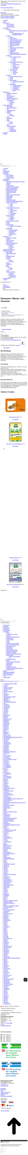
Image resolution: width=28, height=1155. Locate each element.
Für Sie (8, 642)
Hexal (5, 813)
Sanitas (5, 932)
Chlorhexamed (7, 743)
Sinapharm (6, 951)
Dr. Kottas (6, 762)
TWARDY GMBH (8, 984)
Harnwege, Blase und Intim (12, 340)
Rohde (5, 924)
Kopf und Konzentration (11, 650)
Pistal (5, 904)
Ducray (5, 768)
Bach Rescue (6, 715)
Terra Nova (6, 976)
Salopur (5, 928)
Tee (20, 340)
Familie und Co (9, 638)
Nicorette (6, 866)
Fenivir (5, 784)
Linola (5, 839)
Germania (6, 796)
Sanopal (5, 934)
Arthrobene (6, 708)
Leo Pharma (6, 836)
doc (4, 754)
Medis (5, 851)
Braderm (5, 733)
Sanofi (5, 933)
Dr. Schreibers (7, 767)
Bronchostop (7, 736)
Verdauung (8, 665)
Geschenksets (6, 630)
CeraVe (5, 741)
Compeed (6, 745)
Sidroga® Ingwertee (14, 417)
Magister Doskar (7, 845)
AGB (2, 1091)
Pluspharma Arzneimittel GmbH (11, 905)
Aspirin (5, 709)
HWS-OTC (6, 814)
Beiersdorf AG (7, 719)
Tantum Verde (7, 968)
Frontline (6, 789)
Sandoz (5, 930)
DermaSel (6, 747)
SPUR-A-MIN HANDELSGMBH (11, 958)
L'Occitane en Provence (9, 830)
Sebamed (5, 943)
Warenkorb (3, 5)
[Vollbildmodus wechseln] (2, 1148)
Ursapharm (6, 985)
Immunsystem (9, 648)
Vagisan (5, 986)
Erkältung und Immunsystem (12, 637)
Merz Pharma (7, 852)
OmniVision (6, 883)
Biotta (5, 730)
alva (4, 703)
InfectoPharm (6, 815)
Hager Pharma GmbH (8, 805)
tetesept (5, 977)
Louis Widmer (7, 841)
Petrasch (5, 896)
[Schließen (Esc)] (5, 1148)
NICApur (6, 865)
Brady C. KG (6, 734)
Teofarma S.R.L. (7, 975)
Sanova (5, 937)
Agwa (5, 692)
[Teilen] (4, 1148)
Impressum (3, 1088)
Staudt (5, 960)
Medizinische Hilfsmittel (9, 672)
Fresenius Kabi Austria (9, 788)
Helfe (5, 810)
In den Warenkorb (4, 335)
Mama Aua (6, 847)
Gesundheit (6, 631)
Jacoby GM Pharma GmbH (10, 818)
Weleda (5, 998)
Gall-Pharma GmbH (8, 790)
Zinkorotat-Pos (7, 1003)
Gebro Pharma (7, 793)
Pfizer (5, 899)
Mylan (5, 860)
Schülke (5, 941)
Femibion (6, 783)
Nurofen (5, 871)
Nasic (5, 861)
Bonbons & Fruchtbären (14, 656)
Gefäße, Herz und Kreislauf (12, 643)
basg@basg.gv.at (4, 1085)
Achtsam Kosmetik (8, 687)
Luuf (5, 843)
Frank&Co (6, 786)
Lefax (5, 835)
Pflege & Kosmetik (7, 674)
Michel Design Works (8, 673)
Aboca (5, 686)
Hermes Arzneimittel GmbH (10, 811)
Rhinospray (6, 918)
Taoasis (5, 969)
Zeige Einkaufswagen (5, 7)
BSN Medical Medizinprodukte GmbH (12, 737)
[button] (13, 337)
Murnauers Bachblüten (9, 858)
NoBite (5, 868)
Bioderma (6, 725)
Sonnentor (6, 956)
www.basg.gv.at (4, 1084)
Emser (5, 775)
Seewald (5, 945)
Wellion (5, 999)
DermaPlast (6, 746)
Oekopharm (6, 877)
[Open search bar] (1, 164)
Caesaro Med (6, 738)
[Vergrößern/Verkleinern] (1, 1148)
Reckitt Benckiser (7, 913)
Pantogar (5, 891)
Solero (5, 955)
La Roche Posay (7, 831)
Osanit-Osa (6, 887)
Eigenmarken (6, 627)
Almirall (5, 699)
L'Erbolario (6, 828)
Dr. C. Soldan (7, 758)
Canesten (5, 739)
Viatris (5, 990)
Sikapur (5, 949)
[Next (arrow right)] (2, 1152)
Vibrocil (5, 992)
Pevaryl (5, 898)
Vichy (5, 993)
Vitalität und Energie (11, 667)
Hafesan (6, 803)
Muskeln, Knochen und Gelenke (13, 654)
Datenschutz (3, 1089)
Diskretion (5, 626)
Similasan (6, 950)
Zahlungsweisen (4, 1093)
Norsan (5, 869)
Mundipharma (7, 857)
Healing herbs (7, 807)
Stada (5, 959)
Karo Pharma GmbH (8, 820)
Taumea (5, 971)
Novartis (5, 870)
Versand (5, 313)
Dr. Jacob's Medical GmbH (10, 759)
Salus (5, 929)
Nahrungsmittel (9, 655)
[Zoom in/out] (5, 1151)
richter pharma (7, 920)
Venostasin (6, 988)
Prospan (5, 908)
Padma (5, 888)
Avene (5, 712)
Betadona (6, 721)
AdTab (5, 690)
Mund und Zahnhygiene (11, 651)
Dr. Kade (5, 760)
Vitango (5, 994)
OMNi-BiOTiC (7, 881)
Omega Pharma (7, 879)
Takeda (5, 967)
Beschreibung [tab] (6, 347)
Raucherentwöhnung (11, 659)
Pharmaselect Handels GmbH (10, 900)
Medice (5, 849)
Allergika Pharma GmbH (9, 696)
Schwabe (6, 942)
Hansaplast (6, 806)
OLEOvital (6, 878)
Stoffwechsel (9, 664)
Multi (5, 856)
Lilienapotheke (7, 837)
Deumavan (6, 750)
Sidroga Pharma (7, 946)
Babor (5, 713)
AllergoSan (6, 698)
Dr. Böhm (6, 756)
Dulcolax (5, 770)
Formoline (6, 785)
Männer (5, 670)
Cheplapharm (6, 742)
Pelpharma (6, 894)
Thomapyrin (6, 981)
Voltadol (5, 997)
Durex (5, 771)
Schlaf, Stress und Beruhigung (13, 661)
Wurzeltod (6, 1002)
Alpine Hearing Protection (9, 702)
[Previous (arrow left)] (1, 1152)
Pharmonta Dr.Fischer (9, 903)
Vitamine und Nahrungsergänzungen (14, 668)
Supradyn (6, 965)
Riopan (5, 921)
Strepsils (5, 964)
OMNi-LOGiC (7, 882)
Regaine (5, 915)
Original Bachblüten (8, 884)
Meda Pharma (7, 848)
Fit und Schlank (9, 639)
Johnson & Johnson (8, 819)
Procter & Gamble (8, 907)
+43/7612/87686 (7, 3)
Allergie (8, 633)
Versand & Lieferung (5, 1092)
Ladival (5, 832)
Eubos (5, 779)
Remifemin (6, 916)
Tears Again (6, 972)
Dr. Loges (6, 763)
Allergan (5, 695)
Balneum (5, 716)
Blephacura (6, 732)
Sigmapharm (7, 947)
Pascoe (5, 892)
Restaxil (5, 917)
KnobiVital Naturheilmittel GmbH (11, 824)
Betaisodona (6, 722)
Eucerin (5, 780)
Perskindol (6, 895)
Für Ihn (8, 640)
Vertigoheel (6, 989)
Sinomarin (6, 952)
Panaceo (5, 890)
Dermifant (6, 749)
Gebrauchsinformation (6, 329)
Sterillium (6, 962)
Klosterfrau (6, 823)
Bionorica (6, 729)
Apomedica (6, 705)
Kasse (11, 7)
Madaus (5, 844)
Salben (7, 660)
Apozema (6, 707)
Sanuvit (5, 939)
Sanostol (5, 935)
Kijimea (5, 822)
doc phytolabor (7, 755)
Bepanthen (6, 720)
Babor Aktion (6, 625)
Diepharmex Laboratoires (9, 751)
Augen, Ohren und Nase (11, 634)
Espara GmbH (7, 777)
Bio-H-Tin (6, 724)
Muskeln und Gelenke (11, 652)
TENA (5, 973)
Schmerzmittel (9, 663)
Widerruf (3, 1094)
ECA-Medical (7, 773)
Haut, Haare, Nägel (10, 646)
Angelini (18, 345)
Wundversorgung (10, 669)
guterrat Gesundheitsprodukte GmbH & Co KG (14, 802)
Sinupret (5, 954)
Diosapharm (6, 753)
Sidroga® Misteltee (14, 557)
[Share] (2, 1151)
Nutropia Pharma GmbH (9, 874)
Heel (5, 809)
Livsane (5, 840)
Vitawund (6, 996)
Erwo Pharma (7, 776)
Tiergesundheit (6, 677)
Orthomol (6, 886)
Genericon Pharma (8, 794)
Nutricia (5, 873)
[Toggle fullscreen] (4, 1151)
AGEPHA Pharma (8, 691)
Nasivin (5, 862)
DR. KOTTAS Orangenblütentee (14, 444)
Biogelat (6, 726)
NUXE (5, 875)
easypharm (6, 772)
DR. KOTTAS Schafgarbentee (14, 584)
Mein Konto (3, 12)
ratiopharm (6, 911)
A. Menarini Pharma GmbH (10, 683)
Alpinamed (6, 700)
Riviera (5, 922)
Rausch (5, 912)
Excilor (5, 781)
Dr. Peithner (6, 764)
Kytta (5, 827)
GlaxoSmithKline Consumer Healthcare (13, 798)
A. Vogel (5, 685)
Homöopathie (9, 647)
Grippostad (6, 801)
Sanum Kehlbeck (7, 938)
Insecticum (6, 817)
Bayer (5, 717)
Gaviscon (6, 792)
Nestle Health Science (9, 864)
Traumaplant (6, 982)
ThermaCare (6, 980)
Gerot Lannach (7, 797)
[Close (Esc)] (1, 1151)
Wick (5, 1001)
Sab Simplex (6, 926)
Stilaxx (5, 963)
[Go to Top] (14, 1139)
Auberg (5, 711)
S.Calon (5, 925)
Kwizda (5, 826)
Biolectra (5, 728)
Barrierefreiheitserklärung (6, 1096)
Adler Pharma (7, 689)
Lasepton (5, 834)
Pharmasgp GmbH (8, 901)
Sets (4, 676)
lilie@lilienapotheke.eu (16, 3)
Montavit (6, 854)
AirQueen (6, 694)
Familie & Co (6, 629)
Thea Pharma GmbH (8, 979)
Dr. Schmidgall (7, 766)
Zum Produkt (15, 419)
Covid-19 (8, 635)
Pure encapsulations (8, 909)
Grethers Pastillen (7, 800)
